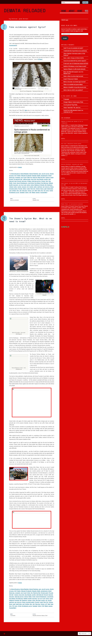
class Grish (33, 179)
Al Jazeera (11, 175)
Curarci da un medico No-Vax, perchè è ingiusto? (75, 61)
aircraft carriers (46, 174)
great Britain (31, 183)
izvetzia (28, 185)
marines (19, 187)
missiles (31, 187)
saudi (45, 189)
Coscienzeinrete (13, 45)
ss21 (33, 190)
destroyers (24, 181)
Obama (52, 187)
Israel (24, 185)
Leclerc (15, 187)
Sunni (39, 190)
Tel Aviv (51, 190)
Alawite (19, 175)
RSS (86, 11)
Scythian (14, 190)
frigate (14, 183)
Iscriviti (65, 38)
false (49, 181)
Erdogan (43, 181)
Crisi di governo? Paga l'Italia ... (71, 105)
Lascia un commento (14, 200)
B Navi (28, 177)
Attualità (34, 200)
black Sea (35, 177)
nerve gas (47, 187)
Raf (34, 189)
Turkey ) (27, 192)
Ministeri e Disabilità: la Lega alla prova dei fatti (75, 87)
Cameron (47, 177)
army (22, 177)
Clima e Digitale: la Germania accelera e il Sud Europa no (74, 54)
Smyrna (29, 190)
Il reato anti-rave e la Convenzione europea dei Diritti (76, 63)
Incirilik (11, 185)
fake (47, 181)
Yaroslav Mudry (43, 192)
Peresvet (20, 189)
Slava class (24, 190)
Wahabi (33, 192)
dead (15, 181)
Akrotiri (52, 174)
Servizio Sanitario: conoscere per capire (72, 164)
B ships (28, 593)
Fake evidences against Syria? (27, 27)
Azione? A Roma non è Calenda (71, 79)
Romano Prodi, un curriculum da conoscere (72, 204)
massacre (24, 187)
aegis (40, 174)
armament (17, 177)
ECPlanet (40, 59)
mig (28, 187)
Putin (31, 189)
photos (24, 189)
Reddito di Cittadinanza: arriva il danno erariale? (75, 66)
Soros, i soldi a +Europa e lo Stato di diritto (74, 58)
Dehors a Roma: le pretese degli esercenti (73, 76)
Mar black (38, 600)
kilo (46, 185)
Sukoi (35, 190)
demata (20, 167)
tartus (47, 190)
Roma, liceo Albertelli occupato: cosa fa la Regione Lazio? (73, 72)
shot (20, 190)
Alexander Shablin (36, 175)
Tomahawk (22, 192)
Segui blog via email (69, 25)
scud (10, 190)
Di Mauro (29, 181)
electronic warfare (36, 181)
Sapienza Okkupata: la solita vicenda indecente (74, 69)
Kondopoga (49, 185)
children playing (26, 179)
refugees (38, 189)
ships (17, 190)
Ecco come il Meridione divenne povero (71, 143)
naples (35, 187)
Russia (41, 189)
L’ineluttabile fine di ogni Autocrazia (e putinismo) (75, 51)
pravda (28, 189)
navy (44, 187)
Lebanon (11, 187)
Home (63, 11)
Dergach (19, 181)
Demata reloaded (25, 10)
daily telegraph (39, 595)
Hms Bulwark (37, 183)
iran (19, 185)
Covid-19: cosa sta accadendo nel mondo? (73, 48)
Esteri (38, 200)
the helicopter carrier (14, 192)
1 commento (12, 615)
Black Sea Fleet (41, 177)
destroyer (50, 595)
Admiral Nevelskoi (24, 174)
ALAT (15, 175)
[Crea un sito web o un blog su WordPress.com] (4, 633)
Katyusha (42, 185)
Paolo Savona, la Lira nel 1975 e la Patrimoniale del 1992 (74, 184)
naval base (39, 187)
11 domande (66, 99)
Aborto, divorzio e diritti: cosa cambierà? (73, 90)
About (72, 11)
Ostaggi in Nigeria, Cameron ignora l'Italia (73, 102)
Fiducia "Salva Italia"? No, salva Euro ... (72, 107)
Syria (42, 190)
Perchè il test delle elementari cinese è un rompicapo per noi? (73, 111)
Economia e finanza (41, 615)
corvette (46, 179)
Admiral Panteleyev (33, 174)
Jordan (32, 185)
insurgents (15, 185)
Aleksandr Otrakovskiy (26, 175)
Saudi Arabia (50, 189)
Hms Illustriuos (44, 183)
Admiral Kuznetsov (15, 174)
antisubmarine (44, 175)
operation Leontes (13, 189)
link (26, 110)
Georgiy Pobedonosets (22, 183)
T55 (44, 190)
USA (30, 192)
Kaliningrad (37, 185)
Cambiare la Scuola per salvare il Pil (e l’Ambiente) (72, 122)
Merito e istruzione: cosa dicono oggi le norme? (75, 82)
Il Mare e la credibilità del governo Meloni (73, 84)
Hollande (51, 183)
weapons (38, 192)
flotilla (10, 183)
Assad (24, 177)
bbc (31, 177)
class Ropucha (40, 179)
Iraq (22, 185)
